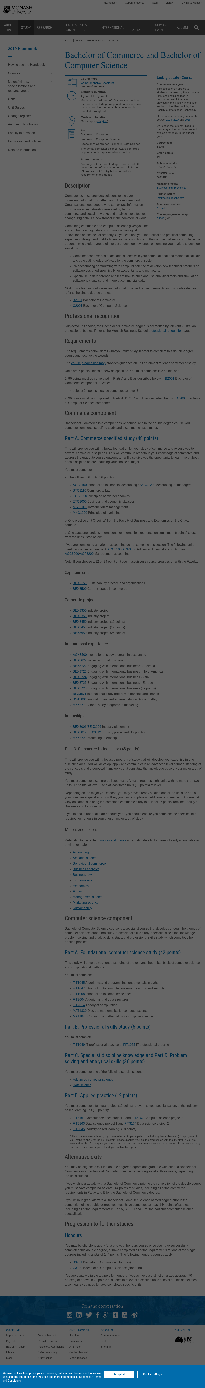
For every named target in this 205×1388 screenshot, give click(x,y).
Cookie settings (152, 1374)
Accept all (119, 1374)
